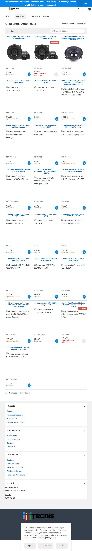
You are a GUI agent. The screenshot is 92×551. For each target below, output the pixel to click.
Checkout (11, 447)
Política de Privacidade (16, 475)
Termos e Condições (15, 467)
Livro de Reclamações (15, 422)
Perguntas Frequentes (15, 415)
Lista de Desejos (13, 439)
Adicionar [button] (27, 74)
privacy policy (50, 538)
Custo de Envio (13, 464)
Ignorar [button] (84, 3)
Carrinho (10, 443)
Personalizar (46, 546)
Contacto (10, 411)
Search (79, 8)
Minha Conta (12, 436)
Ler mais (56, 74)
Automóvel (20, 16)
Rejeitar (30, 546)
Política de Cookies (14, 471)
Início (7, 16)
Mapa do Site (12, 419)
